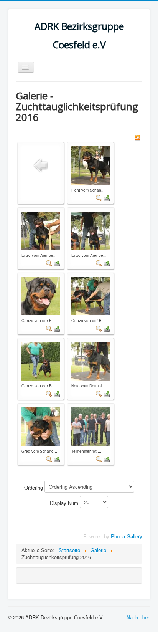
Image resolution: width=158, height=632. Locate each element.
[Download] (107, 197)
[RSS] (137, 136)
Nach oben (138, 617)
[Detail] (99, 197)
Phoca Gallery (126, 536)
